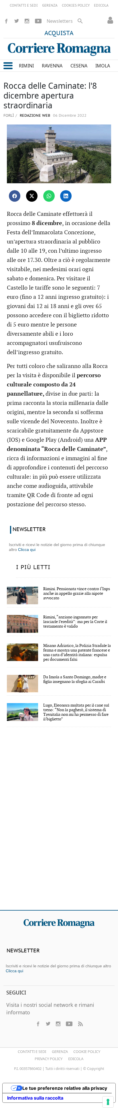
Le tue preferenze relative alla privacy (64, 1088)
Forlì (8, 115)
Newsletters (60, 21)
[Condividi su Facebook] (14, 196)
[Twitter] (16, 21)
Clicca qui (27, 549)
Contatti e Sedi (32, 1051)
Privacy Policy (48, 1058)
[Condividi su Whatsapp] (49, 196)
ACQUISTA (59, 33)
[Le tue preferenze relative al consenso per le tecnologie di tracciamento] (108, 1101)
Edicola (75, 1058)
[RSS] (80, 1024)
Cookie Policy (86, 1051)
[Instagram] (27, 21)
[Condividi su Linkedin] (66, 196)
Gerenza (60, 1051)
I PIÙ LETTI (33, 567)
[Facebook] (6, 21)
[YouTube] (38, 21)
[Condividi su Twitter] (32, 196)
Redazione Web (34, 116)
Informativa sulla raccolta (35, 1098)
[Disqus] (59, 822)
